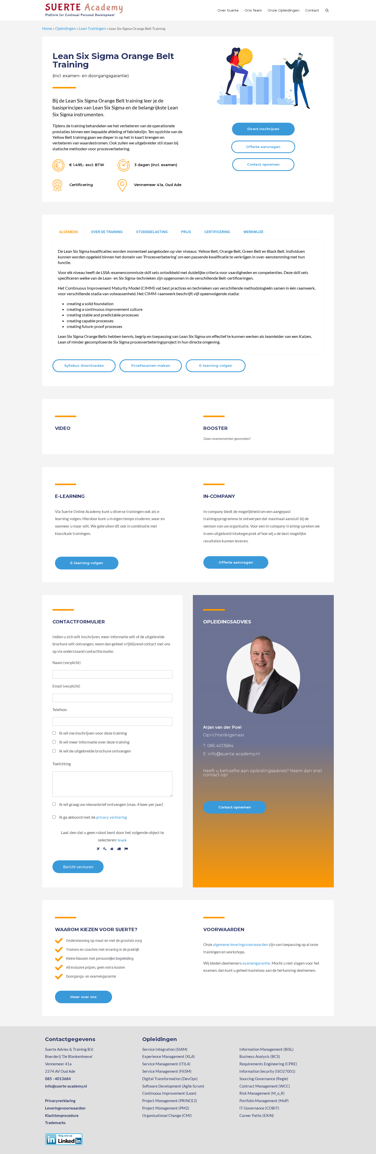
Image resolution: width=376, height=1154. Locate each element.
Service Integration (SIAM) (164, 1049)
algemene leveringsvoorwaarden (240, 944)
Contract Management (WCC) (264, 1086)
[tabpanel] (188, 297)
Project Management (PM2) (165, 1108)
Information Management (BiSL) (266, 1049)
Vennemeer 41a (58, 1063)
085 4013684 (220, 745)
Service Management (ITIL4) (166, 1063)
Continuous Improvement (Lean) (169, 1093)
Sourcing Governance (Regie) (263, 1078)
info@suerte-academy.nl (234, 753)
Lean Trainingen (92, 28)
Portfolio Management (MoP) (264, 1100)
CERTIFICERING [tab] (217, 232)
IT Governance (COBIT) (259, 1108)
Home (47, 28)
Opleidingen (65, 28)
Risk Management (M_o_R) (262, 1093)
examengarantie (256, 963)
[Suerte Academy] (84, 10)
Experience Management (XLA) (168, 1056)
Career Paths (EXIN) (256, 1115)
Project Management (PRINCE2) (169, 1100)
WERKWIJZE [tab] (253, 232)
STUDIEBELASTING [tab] (152, 232)
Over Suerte (228, 10)
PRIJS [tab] (186, 232)
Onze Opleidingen (284, 10)
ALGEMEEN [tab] (68, 232)
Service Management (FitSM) (167, 1071)
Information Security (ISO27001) (267, 1071)
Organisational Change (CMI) (167, 1115)
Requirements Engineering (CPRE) (268, 1063)
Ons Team (253, 10)
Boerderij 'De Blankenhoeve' (69, 1056)
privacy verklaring (111, 817)
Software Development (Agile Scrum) (173, 1086)
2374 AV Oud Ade (60, 1071)
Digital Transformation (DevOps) (170, 1078)
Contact (312, 10)
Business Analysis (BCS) (259, 1056)
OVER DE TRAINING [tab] (107, 232)
